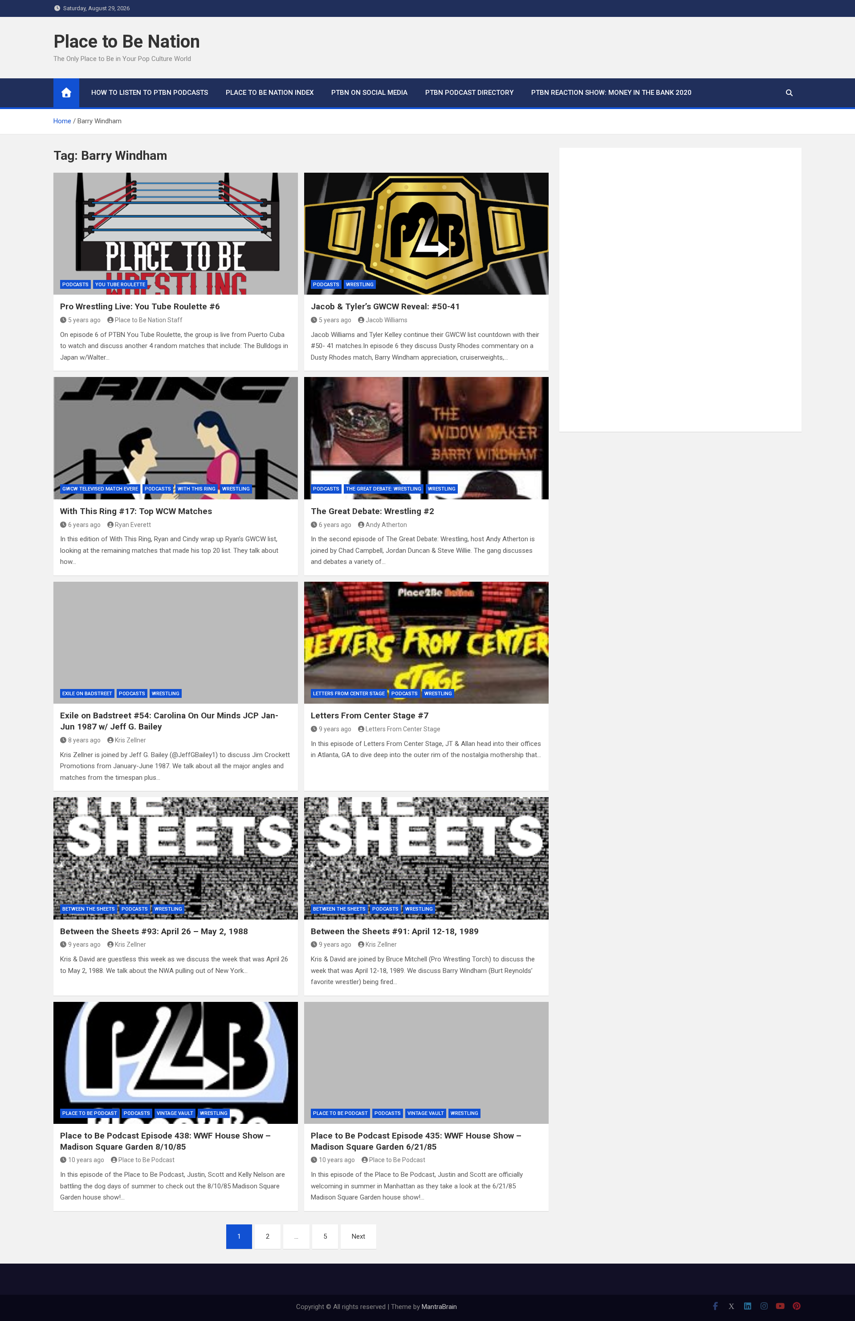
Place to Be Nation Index (270, 93)
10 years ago (86, 1159)
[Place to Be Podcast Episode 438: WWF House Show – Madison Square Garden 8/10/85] (175, 1063)
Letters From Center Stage (349, 694)
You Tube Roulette (120, 285)
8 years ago (84, 740)
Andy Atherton (386, 524)
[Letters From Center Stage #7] (426, 643)
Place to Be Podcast (89, 1113)
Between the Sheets (88, 909)
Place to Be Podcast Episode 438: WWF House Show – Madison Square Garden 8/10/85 (165, 1141)
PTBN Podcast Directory (469, 93)
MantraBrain (439, 1307)
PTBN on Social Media (369, 93)
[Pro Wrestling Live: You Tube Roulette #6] (175, 234)
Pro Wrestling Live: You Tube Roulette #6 (140, 306)
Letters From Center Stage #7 (369, 715)
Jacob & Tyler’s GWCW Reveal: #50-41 (385, 306)
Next (358, 1236)
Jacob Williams (386, 320)
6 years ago (84, 524)
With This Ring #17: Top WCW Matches (136, 511)
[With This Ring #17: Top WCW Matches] (175, 438)
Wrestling (360, 285)
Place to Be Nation (126, 41)
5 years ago (84, 320)
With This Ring (197, 489)
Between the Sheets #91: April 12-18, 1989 (395, 931)
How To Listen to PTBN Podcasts (149, 93)
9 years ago (335, 729)
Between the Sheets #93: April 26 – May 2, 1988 (154, 931)
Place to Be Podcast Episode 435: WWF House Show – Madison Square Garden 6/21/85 (416, 1141)
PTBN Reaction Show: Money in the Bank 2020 (611, 93)
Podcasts (75, 285)
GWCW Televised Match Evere (100, 489)
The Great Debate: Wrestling (383, 489)
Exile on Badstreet (87, 694)
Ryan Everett (133, 524)
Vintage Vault (175, 1113)
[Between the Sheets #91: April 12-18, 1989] (426, 858)
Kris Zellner (130, 740)
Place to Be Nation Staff (149, 320)
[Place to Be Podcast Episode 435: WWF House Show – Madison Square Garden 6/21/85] (426, 1063)
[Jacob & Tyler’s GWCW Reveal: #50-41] (426, 234)
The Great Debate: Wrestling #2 (372, 511)
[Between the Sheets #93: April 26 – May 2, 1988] (175, 858)
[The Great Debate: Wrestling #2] (426, 438)
